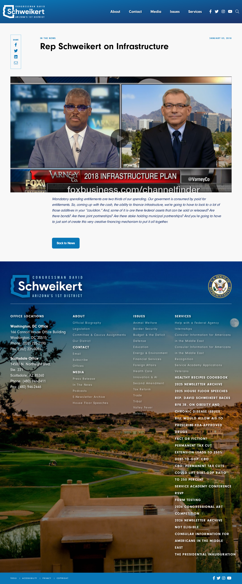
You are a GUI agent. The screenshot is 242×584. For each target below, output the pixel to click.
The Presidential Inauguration (205, 554)
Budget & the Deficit (149, 335)
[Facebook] (210, 12)
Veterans (140, 413)
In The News (82, 384)
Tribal (137, 401)
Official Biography (87, 323)
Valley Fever (143, 407)
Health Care (143, 371)
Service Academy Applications (198, 365)
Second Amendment (148, 383)
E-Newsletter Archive (89, 397)
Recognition (184, 359)
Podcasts (80, 391)
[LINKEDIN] (15, 57)
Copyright (62, 578)
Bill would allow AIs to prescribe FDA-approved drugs (199, 425)
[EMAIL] (15, 63)
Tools (13, 578)
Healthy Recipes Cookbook (201, 378)
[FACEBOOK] (15, 45)
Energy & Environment (150, 353)
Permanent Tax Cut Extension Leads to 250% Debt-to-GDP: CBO (198, 452)
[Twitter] (217, 12)
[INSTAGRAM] (224, 578)
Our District (82, 341)
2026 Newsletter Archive (198, 520)
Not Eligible (187, 527)
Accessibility (29, 578)
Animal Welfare (145, 323)
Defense (139, 341)
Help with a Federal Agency (197, 323)
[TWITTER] (15, 51)
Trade (137, 395)
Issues (175, 11)
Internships (183, 329)
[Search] (237, 12)
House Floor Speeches (91, 403)
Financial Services (147, 359)
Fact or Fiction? (191, 439)
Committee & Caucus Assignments (99, 335)
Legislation (81, 329)
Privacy (47, 578)
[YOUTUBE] (229, 578)
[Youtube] (230, 12)
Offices (78, 366)
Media (155, 11)
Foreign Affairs (145, 365)
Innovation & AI (145, 377)
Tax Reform (142, 389)
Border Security (145, 329)
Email (77, 354)
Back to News (66, 243)
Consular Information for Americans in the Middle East (202, 541)
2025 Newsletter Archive (198, 384)
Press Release (84, 378)
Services (195, 11)
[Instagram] (223, 12)
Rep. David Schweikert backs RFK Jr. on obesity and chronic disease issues (202, 405)
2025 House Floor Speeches (201, 391)
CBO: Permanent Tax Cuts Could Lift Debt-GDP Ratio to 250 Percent (200, 473)
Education (141, 347)
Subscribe (80, 360)
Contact (135, 11)
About (115, 11)
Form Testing (188, 500)
